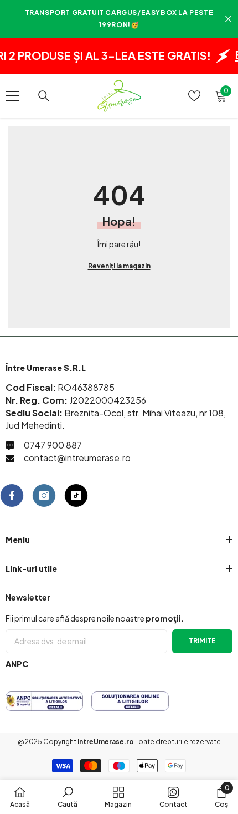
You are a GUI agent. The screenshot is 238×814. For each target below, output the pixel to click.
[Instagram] (44, 495)
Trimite (202, 641)
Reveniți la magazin (119, 266)
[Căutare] (43, 96)
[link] (67, 797)
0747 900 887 (53, 445)
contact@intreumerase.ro (77, 458)
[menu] (12, 96)
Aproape (228, 19)
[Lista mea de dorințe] (194, 96)
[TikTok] (76, 495)
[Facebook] (12, 495)
